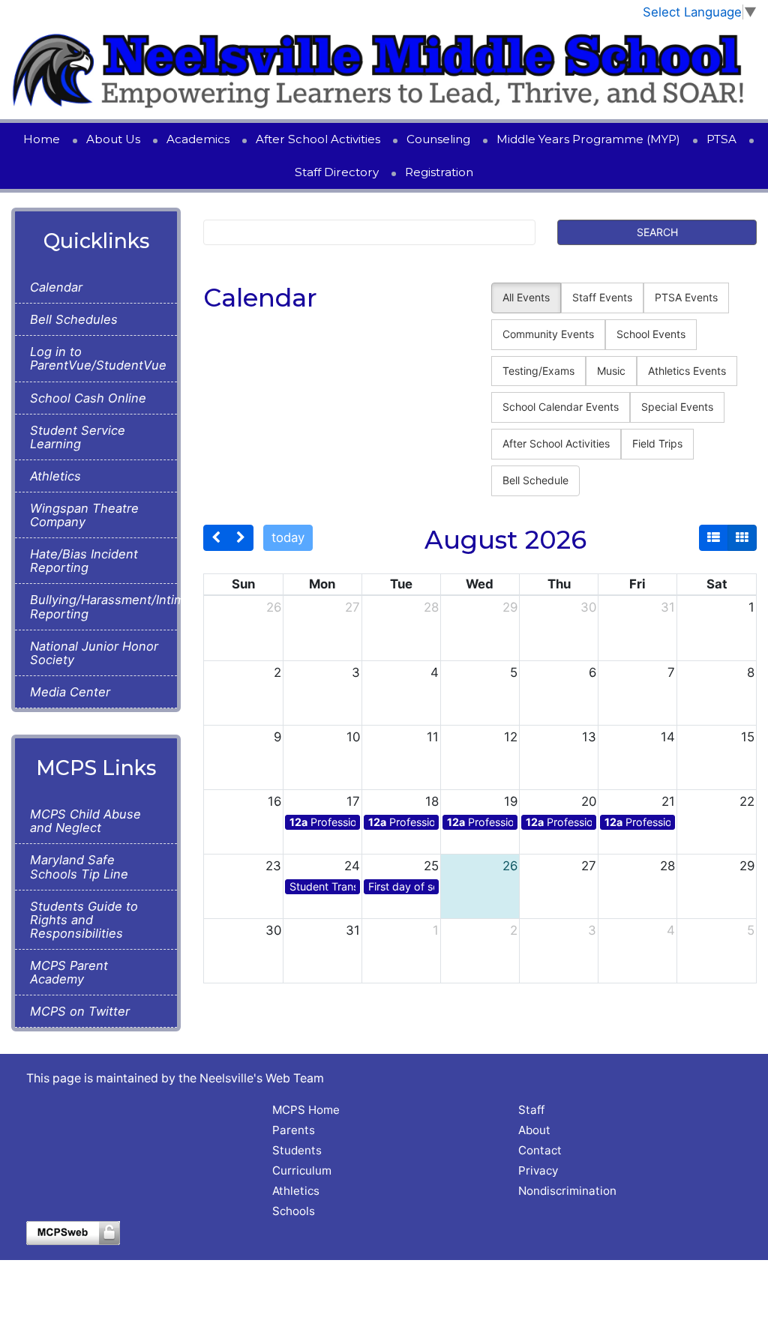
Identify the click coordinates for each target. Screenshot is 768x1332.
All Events (526, 297)
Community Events (548, 334)
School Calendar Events (560, 406)
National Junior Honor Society (94, 653)
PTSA (721, 139)
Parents (293, 1130)
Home (41, 139)
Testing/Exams (538, 370)
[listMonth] (713, 538)
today (288, 537)
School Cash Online (88, 398)
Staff (531, 1110)
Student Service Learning (77, 437)
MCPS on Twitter (80, 1011)
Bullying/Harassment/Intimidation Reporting (96, 606)
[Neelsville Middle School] (384, 70)
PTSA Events (686, 297)
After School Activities (318, 139)
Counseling (438, 139)
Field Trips (657, 443)
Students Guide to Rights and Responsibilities (84, 920)
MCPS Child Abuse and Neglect (85, 821)
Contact (540, 1150)
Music (611, 370)
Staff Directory (337, 172)
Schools (293, 1211)
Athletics (55, 475)
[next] (241, 538)
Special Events (677, 406)
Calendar (56, 287)
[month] (742, 538)
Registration (439, 172)
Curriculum (302, 1170)
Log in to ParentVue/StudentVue (96, 358)
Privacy (538, 1170)
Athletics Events (687, 370)
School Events (651, 334)
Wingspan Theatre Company (84, 515)
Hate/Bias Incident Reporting (84, 560)
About (534, 1130)
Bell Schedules (74, 319)
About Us (113, 139)
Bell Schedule (535, 480)
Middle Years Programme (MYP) (588, 139)
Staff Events (602, 297)
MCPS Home (306, 1110)
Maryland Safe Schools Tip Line (79, 866)
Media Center (70, 691)
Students (297, 1150)
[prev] (216, 538)
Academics (198, 139)
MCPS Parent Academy (69, 972)
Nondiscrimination (567, 1191)
